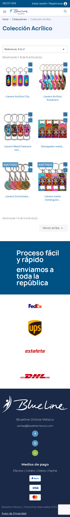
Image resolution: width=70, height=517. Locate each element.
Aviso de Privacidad (14, 513)
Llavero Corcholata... (17, 196)
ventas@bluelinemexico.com (35, 425)
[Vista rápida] (30, 64)
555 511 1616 (9, 3)
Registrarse (56, 3)
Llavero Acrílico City (17, 96)
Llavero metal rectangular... (53, 198)
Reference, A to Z (35, 49)
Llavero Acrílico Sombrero (52, 98)
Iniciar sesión (40, 3)
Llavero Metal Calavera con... (17, 148)
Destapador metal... (52, 146)
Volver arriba (53, 228)
